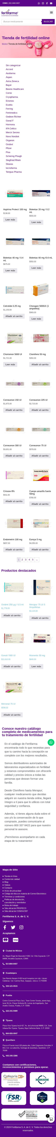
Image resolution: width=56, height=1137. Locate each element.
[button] (51, 12)
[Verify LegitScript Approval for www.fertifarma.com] (42, 1102)
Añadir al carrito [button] (13, 316)
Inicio (4, 44)
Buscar (48, 21)
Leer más (10, 219)
